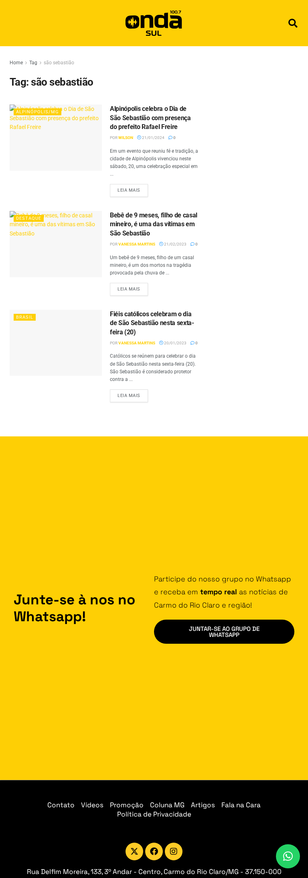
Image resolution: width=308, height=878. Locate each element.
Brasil (24, 317)
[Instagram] (173, 851)
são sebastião (59, 62)
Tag (33, 62)
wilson (125, 137)
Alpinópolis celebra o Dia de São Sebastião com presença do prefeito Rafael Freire (150, 118)
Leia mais (133, 188)
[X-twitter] (134, 851)
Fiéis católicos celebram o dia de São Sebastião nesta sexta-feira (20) (152, 323)
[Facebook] (154, 851)
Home (16, 62)
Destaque (28, 218)
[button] (293, 23)
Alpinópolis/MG (37, 112)
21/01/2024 (152, 137)
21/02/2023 (174, 244)
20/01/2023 (174, 343)
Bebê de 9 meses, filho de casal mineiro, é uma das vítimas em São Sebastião (153, 224)
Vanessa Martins (136, 244)
